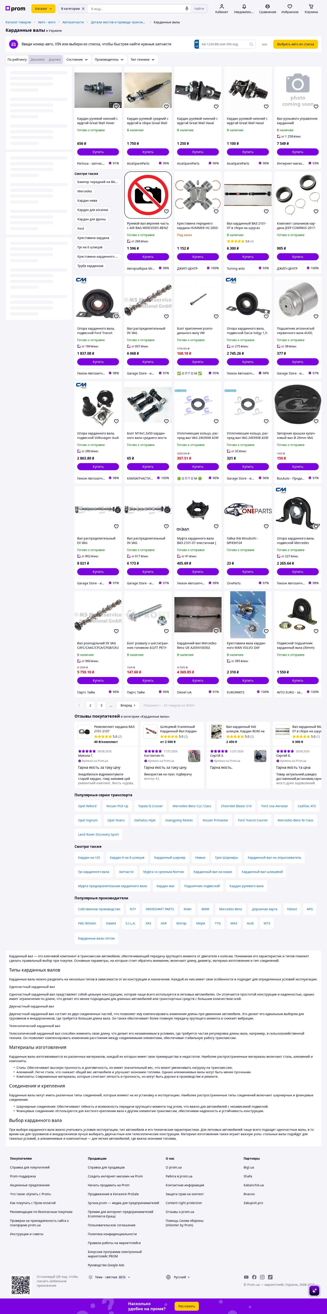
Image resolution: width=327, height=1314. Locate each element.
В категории (70, 8)
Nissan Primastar (215, 820)
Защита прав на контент (185, 1194)
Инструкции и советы (26, 1234)
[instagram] (262, 1277)
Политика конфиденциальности (112, 1234)
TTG (218, 923)
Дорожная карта (264, 909)
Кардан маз (165, 886)
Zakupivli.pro (253, 1203)
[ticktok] (270, 1277)
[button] (98, 151)
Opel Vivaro (116, 820)
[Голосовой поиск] (187, 8)
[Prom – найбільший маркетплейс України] (15, 9)
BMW (205, 909)
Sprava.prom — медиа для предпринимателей (123, 1203)
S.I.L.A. (131, 923)
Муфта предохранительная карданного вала (112, 886)
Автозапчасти (73, 22)
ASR (164, 923)
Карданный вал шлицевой (262, 872)
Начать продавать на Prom (108, 1185)
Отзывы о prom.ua (180, 1212)
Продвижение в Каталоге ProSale (113, 1194)
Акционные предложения (30, 1185)
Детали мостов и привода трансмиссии (119, 22)
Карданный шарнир (170, 857)
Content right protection (184, 1203)
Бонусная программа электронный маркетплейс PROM (115, 1254)
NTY (133, 909)
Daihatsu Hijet (144, 820)
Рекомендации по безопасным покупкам (41, 1212)
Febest (292, 909)
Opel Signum (88, 820)
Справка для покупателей (30, 1167)
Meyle (200, 923)
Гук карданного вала (93, 872)
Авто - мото (46, 22)
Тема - (106, 1277)
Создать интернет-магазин (108, 1176)
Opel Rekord (87, 806)
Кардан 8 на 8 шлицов (127, 857)
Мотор (181, 923)
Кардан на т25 (89, 857)
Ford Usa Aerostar (274, 806)
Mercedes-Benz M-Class (295, 820)
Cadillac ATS (307, 806)
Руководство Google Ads (106, 1265)
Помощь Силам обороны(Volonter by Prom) (185, 1222)
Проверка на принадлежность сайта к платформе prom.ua (39, 1222)
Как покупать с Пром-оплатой (33, 1203)
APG (310, 909)
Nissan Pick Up (117, 806)
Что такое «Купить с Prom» (30, 1194)
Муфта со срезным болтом (163, 872)
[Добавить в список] (116, 106)
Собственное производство (99, 909)
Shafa (248, 1176)
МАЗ (233, 923)
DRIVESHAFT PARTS (160, 909)
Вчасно (249, 1194)
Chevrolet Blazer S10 (236, 806)
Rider (188, 909)
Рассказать (186, 1306)
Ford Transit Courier (253, 820)
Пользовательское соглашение (111, 1225)
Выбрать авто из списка (295, 44)
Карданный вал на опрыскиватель (274, 857)
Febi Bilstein (87, 923)
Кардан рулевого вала (247, 886)
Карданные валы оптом (96, 938)
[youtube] (246, 1277)
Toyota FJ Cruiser (150, 806)
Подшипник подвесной (202, 886)
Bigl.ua (249, 1167)
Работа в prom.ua (179, 1176)
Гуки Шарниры (226, 857)
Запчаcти (126, 872)
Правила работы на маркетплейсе (114, 1243)
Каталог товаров (18, 22)
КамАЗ (111, 923)
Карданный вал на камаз (213, 872)
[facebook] (254, 1277)
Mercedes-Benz (230, 909)
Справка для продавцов (106, 1167)
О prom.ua (174, 1167)
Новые (200, 857)
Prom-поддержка (23, 1176)
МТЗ (267, 923)
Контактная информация (185, 1185)
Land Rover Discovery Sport (98, 834)
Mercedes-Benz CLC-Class (192, 806)
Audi (250, 923)
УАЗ (148, 923)
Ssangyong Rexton (179, 820)
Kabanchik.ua (254, 1185)
